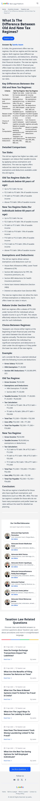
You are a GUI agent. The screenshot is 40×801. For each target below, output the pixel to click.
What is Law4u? (23, 792)
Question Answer (13, 9)
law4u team (17, 44)
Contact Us (33, 792)
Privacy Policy (20, 793)
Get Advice (14, 539)
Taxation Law (25, 9)
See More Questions (19, 769)
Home (4, 9)
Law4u (30, 797)
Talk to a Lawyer (12, 792)
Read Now (7, 659)
